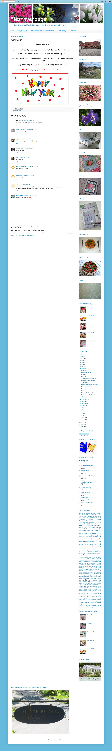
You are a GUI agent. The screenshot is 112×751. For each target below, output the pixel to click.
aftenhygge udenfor (96, 513)
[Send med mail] (16, 109)
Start (42, 233)
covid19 (91, 525)
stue (84, 595)
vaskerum (95, 604)
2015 (81, 422)
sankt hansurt (87, 584)
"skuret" (81, 513)
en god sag (94, 528)
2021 (81, 356)
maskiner (81, 570)
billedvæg (81, 517)
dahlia (95, 525)
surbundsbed (93, 595)
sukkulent (88, 595)
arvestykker (84, 516)
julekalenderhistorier (83, 551)
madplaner (87, 569)
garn (90, 535)
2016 (81, 367)
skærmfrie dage (82, 587)
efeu (100, 527)
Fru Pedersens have (86, 487)
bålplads (85, 525)
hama (92, 540)
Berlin (99, 516)
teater (99, 596)
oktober (83, 401)
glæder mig (91, 536)
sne (87, 587)
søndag (88, 596)
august (83, 405)
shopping (92, 586)
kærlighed (98, 560)
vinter (89, 605)
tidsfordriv (95, 598)
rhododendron (82, 583)
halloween (89, 540)
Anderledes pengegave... (93, 614)
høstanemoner (82, 546)
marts (83, 415)
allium (80, 514)
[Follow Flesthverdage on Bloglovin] (84, 435)
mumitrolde (84, 572)
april (83, 413)
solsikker (86, 589)
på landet (98, 580)
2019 (81, 360)
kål (87, 563)
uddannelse (93, 602)
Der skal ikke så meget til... (87, 393)
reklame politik (97, 581)
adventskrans (87, 513)
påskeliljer (85, 581)
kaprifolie (94, 553)
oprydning (81, 576)
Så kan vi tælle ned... (86, 397)
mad (100, 567)
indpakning (98, 546)
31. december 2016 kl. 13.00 (27, 139)
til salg (99, 598)
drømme (89, 527)
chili (88, 525)
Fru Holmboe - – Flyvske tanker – (89, 475)
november (84, 399)
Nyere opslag (15, 233)
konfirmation (85, 557)
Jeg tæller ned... (85, 382)
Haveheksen (19, 175)
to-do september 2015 (91, 599)
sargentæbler (95, 584)
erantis (80, 530)
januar (83, 420)
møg (95, 572)
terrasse (90, 598)
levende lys (93, 564)
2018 (81, 362)
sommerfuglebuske (96, 589)
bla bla (92, 517)
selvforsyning (82, 586)
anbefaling (84, 514)
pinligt (85, 578)
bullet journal (81, 523)
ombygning (88, 575)
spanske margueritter (92, 590)
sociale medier (92, 587)
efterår (85, 529)
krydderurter (81, 560)
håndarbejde (91, 546)
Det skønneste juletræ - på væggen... (90, 384)
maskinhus (86, 570)
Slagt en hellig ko (85, 470)
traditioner (99, 599)
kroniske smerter (91, 558)
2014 (81, 424)
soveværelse (84, 590)
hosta (93, 543)
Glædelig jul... (84, 374)
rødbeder (99, 583)
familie (84, 530)
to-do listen (83, 599)
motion (80, 572)
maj (83, 411)
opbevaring (98, 575)
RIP (91, 583)
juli (82, 407)
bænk (85, 523)
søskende (93, 596)
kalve (84, 553)
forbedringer (97, 530)
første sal (81, 535)
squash (99, 590)
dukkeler (93, 527)
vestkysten (81, 605)
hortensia (89, 543)
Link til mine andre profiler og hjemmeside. (89, 488)
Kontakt (73, 30)
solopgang (81, 589)
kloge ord (99, 555)
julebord (89, 550)
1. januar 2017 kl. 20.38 (28, 175)
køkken (80, 561)
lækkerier (84, 567)
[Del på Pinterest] (22, 109)
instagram (89, 548)
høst (100, 544)
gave (92, 535)
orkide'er (91, 576)
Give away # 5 (90, 315)
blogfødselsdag (82, 519)
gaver (95, 535)
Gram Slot (81, 538)
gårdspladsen (82, 540)
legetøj (84, 564)
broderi (94, 522)
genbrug (99, 535)
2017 (81, 364)
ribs (89, 583)
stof (92, 592)
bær (88, 523)
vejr (100, 604)
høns (96, 544)
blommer (93, 520)
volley (92, 605)
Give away (62, 30)
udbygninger (88, 602)
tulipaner (87, 601)
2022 (81, 354)
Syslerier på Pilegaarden (87, 465)
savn (100, 584)
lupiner (90, 566)
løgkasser (92, 567)
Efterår (82, 504)
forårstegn (94, 532)
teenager (81, 598)
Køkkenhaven (36, 30)
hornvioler (84, 543)
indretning (82, 548)
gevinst (80, 536)
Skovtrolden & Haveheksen (87, 502)
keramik (86, 555)
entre (99, 529)
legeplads (81, 564)
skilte (99, 586)
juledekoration (97, 550)
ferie (91, 530)
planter (96, 578)
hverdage (81, 544)
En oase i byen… (84, 461)
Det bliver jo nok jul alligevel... (88, 395)
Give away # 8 (90, 640)
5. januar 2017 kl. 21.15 (30, 195)
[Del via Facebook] (21, 109)
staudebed (81, 592)
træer (84, 601)
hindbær (88, 541)
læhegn (80, 567)
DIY (82, 527)
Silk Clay (96, 586)
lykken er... (95, 566)
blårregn (80, 522)
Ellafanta (18, 148)
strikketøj (98, 593)
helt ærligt (83, 541)
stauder (85, 592)
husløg (99, 543)
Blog (12, 30)
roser (94, 583)
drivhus (85, 527)
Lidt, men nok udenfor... (86, 386)
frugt (99, 532)
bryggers (99, 522)
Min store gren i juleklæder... (88, 388)
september (84, 403)
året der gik (91, 607)
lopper (86, 566)
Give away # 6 (90, 631)
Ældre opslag (70, 233)
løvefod (96, 567)
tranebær (80, 601)
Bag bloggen (22, 30)
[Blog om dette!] (17, 109)
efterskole (81, 528)
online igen (93, 575)
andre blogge (90, 514)
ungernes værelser (88, 604)
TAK (96, 596)
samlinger (81, 584)
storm (94, 593)
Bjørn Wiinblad (86, 517)
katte (83, 555)
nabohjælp (98, 572)
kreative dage (82, 558)
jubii (79, 550)
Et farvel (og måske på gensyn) (87, 493)
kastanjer (99, 553)
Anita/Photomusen (20, 195)
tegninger (85, 598)
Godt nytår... (84, 370)
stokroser (96, 592)
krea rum (91, 557)
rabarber (90, 581)
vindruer (85, 605)
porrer (80, 580)
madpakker (81, 569)
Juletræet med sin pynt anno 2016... (89, 378)
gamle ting (86, 535)
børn (80, 525)
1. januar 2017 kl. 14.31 (24, 157)
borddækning (85, 522)
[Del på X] (19, 109)
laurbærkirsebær (92, 563)
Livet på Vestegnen (85, 492)
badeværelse (91, 516)
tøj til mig (97, 601)
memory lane (92, 570)
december (84, 368)
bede (96, 516)
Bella (17, 184)
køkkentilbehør (82, 563)
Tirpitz (80, 599)
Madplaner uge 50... (86, 391)
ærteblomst (81, 607)
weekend (95, 605)
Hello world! (83, 483)
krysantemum (87, 560)
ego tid (89, 528)
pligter (99, 578)
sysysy (84, 596)
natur (80, 573)
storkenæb (89, 593)
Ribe (87, 583)
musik (89, 572)
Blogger (61, 739)
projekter (85, 580)
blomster (98, 520)
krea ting (97, 557)
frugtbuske (81, 533)
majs (96, 569)
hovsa (96, 543)
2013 (81, 426)
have (96, 540)
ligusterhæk (81, 566)
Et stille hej (83, 477)
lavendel (99, 563)
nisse (82, 573)
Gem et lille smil (84, 497)
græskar (89, 538)
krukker (99, 558)
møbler (91, 572)
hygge (86, 544)
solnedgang (98, 587)
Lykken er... (84, 376)
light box (99, 564)
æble (99, 605)
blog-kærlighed (97, 517)
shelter (88, 586)
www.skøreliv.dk (20, 129)
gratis (85, 538)
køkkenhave (87, 561)
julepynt (95, 551)
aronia (80, 516)
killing (90, 555)
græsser (93, 538)
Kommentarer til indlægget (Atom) (26, 235)
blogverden (88, 520)
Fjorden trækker (84, 472)
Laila (17, 157)
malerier (99, 569)
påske (80, 581)
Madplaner (49, 30)
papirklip (80, 578)
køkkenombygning (96, 561)
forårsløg (89, 532)
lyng (100, 566)
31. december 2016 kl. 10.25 (27, 120)
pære (94, 580)
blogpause (91, 519)
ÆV (87, 607)
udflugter (81, 604)
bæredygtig (91, 523)
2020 (81, 358)
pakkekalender (97, 576)
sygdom (98, 595)
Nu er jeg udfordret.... (92, 341)
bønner (99, 523)
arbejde (99, 514)
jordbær (99, 548)
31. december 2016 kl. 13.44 (27, 148)
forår (84, 532)
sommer (90, 589)
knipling (80, 557)
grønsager (98, 538)
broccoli (90, 522)
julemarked (90, 551)
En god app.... (90, 623)
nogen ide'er (86, 573)
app (95, 514)
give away (85, 536)
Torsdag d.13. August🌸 (86, 466)
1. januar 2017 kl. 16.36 (32, 166)
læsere (88, 567)
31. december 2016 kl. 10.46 (31, 129)
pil (83, 578)
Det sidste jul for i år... (86, 372)
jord (95, 548)
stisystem (89, 592)
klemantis (94, 555)
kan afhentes (89, 553)
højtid (17, 110)
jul (84, 550)
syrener (80, 596)
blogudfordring (82, 520)
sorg (80, 590)
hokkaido (96, 541)
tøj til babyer (92, 601)
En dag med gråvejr (85, 499)
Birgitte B (18, 139)
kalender (80, 553)
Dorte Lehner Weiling (21, 166)
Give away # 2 (90, 324)
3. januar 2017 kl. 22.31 (24, 184)
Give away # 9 (90, 332)
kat (79, 555)
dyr (97, 527)
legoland (88, 564)
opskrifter (86, 576)
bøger (96, 523)
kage (100, 551)
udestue (99, 602)
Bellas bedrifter (84, 460)
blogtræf (99, 519)
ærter (85, 607)
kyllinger (93, 560)
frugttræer (86, 533)
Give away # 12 (91, 307)
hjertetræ (92, 541)
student (80, 595)
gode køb (98, 536)
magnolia (92, 569)
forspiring (80, 532)
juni (83, 409)
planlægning (90, 578)
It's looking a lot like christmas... (88, 380)
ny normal (92, 573)
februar (83, 418)
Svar (17, 124)
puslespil (90, 580)
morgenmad (98, 570)
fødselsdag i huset (95, 533)
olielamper (84, 575)
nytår (20, 110)
